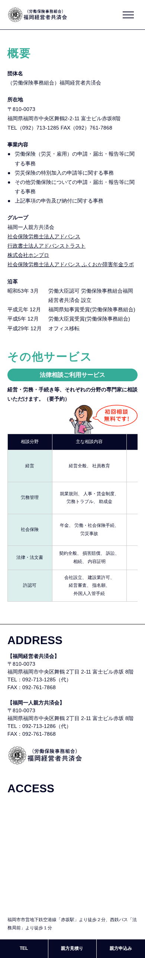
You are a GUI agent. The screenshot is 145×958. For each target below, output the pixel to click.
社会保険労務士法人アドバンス (43, 236)
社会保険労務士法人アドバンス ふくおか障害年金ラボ (70, 264)
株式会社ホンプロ (28, 255)
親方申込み (121, 948)
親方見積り (72, 948)
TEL (24, 948)
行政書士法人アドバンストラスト (46, 246)
